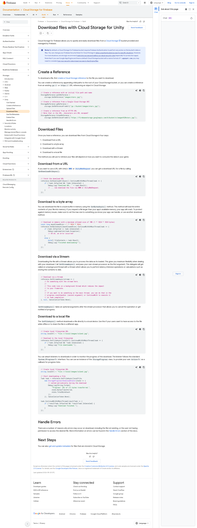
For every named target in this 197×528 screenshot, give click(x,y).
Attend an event (79, 501)
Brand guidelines (119, 501)
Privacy (42, 523)
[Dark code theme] (140, 90)
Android (62, 514)
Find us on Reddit (79, 490)
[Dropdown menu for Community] (89, 2)
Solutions (48, 3)
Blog (169, 3)
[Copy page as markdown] (48, 33)
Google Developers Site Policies (66, 468)
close (193, 9)
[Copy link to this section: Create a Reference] (72, 72)
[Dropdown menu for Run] (40, 2)
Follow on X (77, 494)
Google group (118, 494)
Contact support (119, 486)
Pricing (59, 3)
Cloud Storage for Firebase (37, 9)
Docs (68, 3)
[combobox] (129, 3)
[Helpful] (140, 21)
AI (33, 15)
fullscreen (189, 9)
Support (97, 3)
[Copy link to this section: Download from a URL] (70, 164)
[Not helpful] (144, 21)
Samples (79, 15)
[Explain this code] (136, 90)
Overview (6, 15)
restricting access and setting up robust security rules (96, 56)
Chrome (72, 514)
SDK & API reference (40, 490)
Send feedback (137, 28)
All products (116, 514)
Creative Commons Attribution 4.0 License (99, 466)
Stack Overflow (118, 490)
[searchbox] (15, 22)
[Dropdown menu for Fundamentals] (28, 14)
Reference (67, 15)
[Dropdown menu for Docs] (72, 2)
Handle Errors (115, 431)
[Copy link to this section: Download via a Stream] (71, 256)
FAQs (115, 505)
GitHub (36, 501)
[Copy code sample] (144, 90)
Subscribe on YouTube (81, 497)
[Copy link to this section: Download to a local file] (72, 316)
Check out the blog (80, 486)
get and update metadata (59, 446)
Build (25, 3)
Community (81, 3)
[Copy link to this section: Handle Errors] (63, 422)
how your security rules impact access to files (77, 61)
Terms (35, 523)
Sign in (191, 3)
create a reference (72, 78)
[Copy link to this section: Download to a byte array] (75, 202)
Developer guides (39, 486)
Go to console (180, 3)
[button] (13, 35)
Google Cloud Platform (99, 514)
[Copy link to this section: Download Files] (65, 129)
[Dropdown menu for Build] (30, 2)
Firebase (41, 21)
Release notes (118, 497)
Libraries (36, 497)
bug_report (186, 9)
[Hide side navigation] (27, 524)
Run (36, 3)
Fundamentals (19, 15)
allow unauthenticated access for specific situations (114, 53)
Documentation (11, 9)
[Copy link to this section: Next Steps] (58, 440)
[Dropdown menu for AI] (37, 14)
